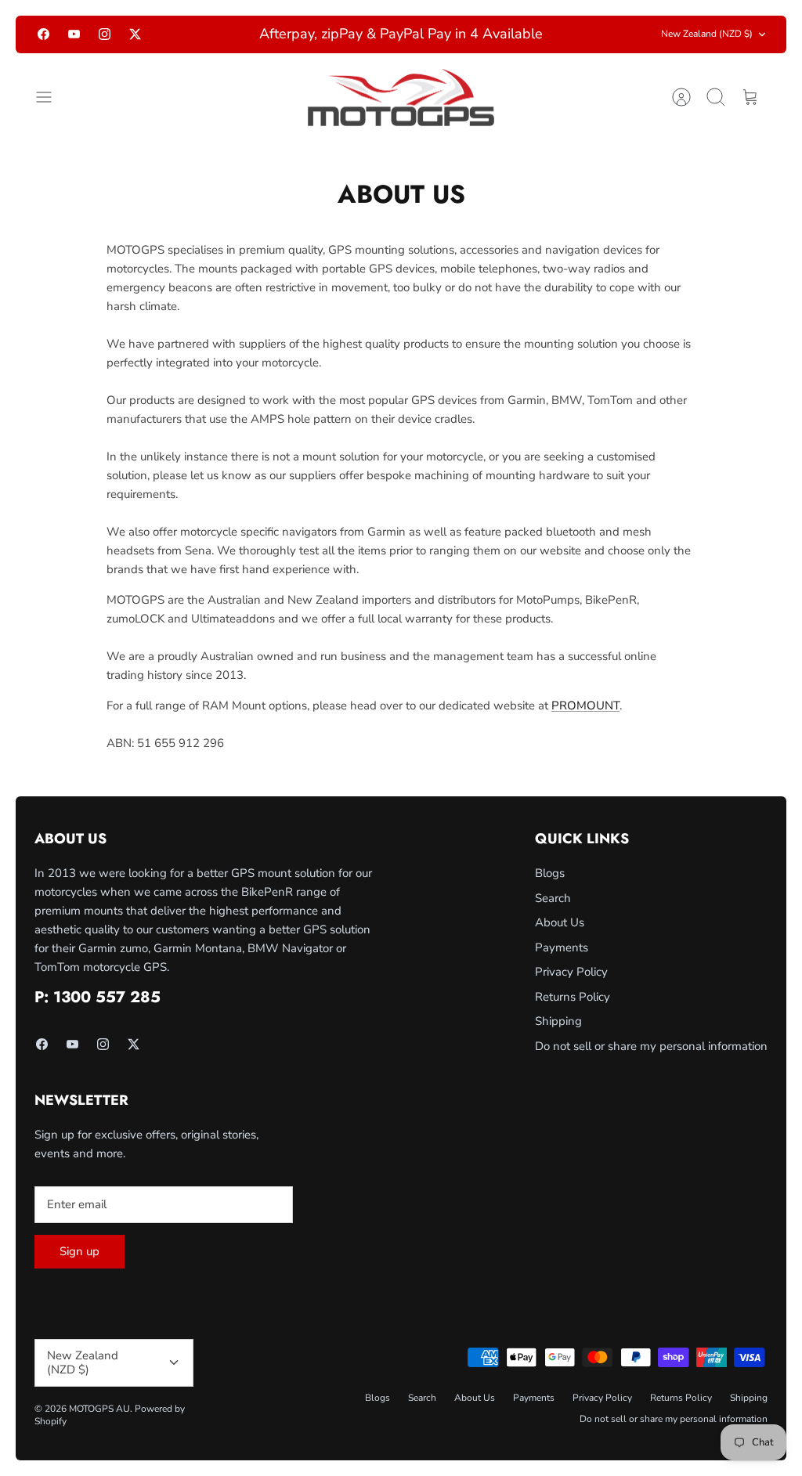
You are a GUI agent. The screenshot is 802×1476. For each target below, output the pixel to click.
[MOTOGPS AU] (401, 114)
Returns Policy (572, 1013)
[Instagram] (104, 42)
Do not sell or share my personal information (651, 1062)
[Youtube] (74, 42)
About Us (559, 939)
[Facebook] (43, 42)
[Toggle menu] (51, 114)
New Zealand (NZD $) (707, 42)
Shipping (558, 1038)
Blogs (550, 890)
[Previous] (229, 43)
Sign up (79, 1268)
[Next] (572, 43)
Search (553, 914)
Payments (561, 964)
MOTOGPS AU (99, 1425)
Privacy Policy (571, 989)
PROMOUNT (585, 723)
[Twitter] (135, 42)
